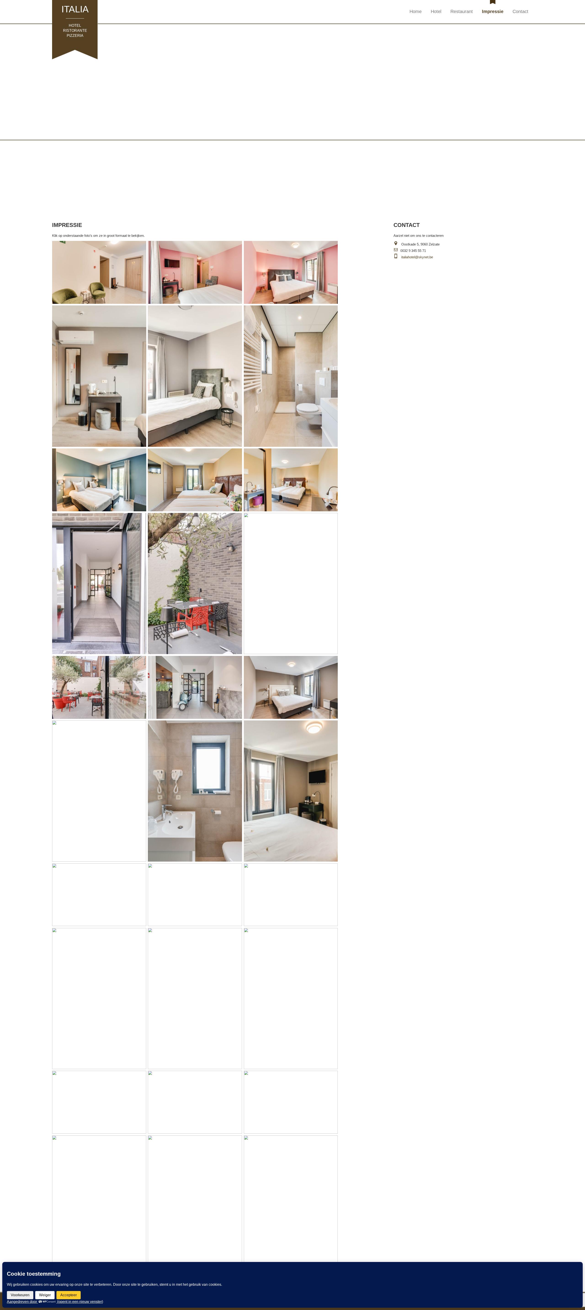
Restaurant (461, 11)
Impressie (492, 11)
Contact (520, 11)
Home (416, 11)
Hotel (436, 11)
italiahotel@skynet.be (417, 257)
